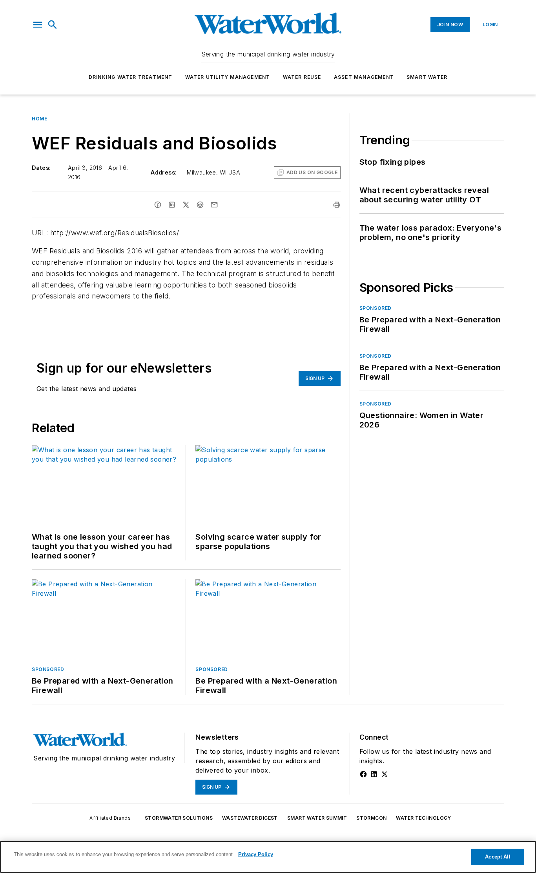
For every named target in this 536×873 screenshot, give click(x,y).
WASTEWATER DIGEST (250, 818)
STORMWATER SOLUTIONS (179, 818)
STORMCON (371, 818)
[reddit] (200, 205)
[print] (337, 205)
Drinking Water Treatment (131, 77)
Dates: (41, 167)
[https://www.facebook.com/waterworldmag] (363, 774)
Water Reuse (302, 77)
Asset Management (364, 77)
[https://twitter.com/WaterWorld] (384, 774)
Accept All (497, 857)
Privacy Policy (255, 854)
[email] (214, 205)
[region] (268, 857)
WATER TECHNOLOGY (423, 818)
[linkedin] (172, 205)
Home (39, 119)
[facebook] (158, 205)
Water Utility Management (227, 77)
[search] (52, 25)
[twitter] (186, 205)
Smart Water (427, 77)
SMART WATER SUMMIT (317, 818)
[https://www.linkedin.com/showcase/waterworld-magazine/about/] (374, 774)
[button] (38, 25)
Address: (164, 172)
